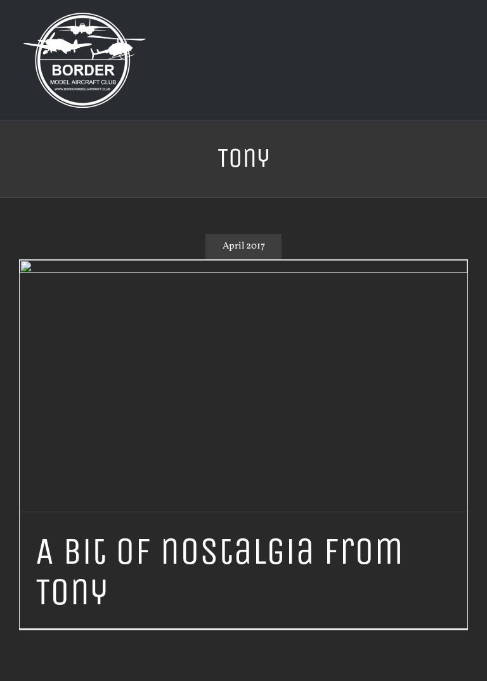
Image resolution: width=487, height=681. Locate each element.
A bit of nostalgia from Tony (219, 571)
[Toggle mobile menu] (463, 38)
